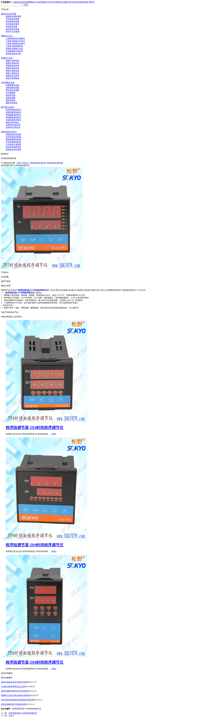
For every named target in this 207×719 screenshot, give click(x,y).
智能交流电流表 (12, 61)
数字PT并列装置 (13, 31)
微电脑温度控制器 (13, 139)
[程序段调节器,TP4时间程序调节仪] (46, 421)
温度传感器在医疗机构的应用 (13, 704)
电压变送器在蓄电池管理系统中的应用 (17, 700)
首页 (19, 163)
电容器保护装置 (12, 21)
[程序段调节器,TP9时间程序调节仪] (46, 539)
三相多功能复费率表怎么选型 (13, 687)
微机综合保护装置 (21, 2)
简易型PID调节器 (13, 125)
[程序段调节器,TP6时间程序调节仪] (46, 656)
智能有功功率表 (12, 76)
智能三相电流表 (12, 71)
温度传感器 (10, 98)
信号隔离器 (10, 93)
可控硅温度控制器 (13, 142)
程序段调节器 (24, 290)
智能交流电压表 (12, 63)
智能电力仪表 (46, 2)
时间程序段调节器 (13, 147)
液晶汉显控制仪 (12, 122)
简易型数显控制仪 (13, 110)
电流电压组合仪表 (13, 54)
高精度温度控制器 (13, 134)
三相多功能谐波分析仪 (15, 43)
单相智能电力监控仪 (14, 51)
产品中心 (25, 163)
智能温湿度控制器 (13, 149)
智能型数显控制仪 (13, 112)
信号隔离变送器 (59, 2)
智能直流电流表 (12, 66)
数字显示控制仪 (72, 2)
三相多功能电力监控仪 (15, 41)
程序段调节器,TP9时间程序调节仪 (34, 545)
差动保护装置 (11, 26)
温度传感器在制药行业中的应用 (14, 691)
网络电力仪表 (35, 2)
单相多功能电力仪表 (14, 49)
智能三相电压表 (12, 73)
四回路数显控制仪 (13, 117)
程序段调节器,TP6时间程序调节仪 (34, 662)
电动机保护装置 (12, 24)
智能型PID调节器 (13, 127)
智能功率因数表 (12, 78)
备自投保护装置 (12, 29)
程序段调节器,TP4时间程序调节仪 (34, 427)
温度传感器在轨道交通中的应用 (14, 682)
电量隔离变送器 (12, 85)
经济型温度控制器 (13, 137)
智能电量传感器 (12, 88)
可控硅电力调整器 (13, 144)
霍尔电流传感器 (12, 90)
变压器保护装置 (12, 19)
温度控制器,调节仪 (87, 2)
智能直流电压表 (12, 68)
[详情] (53, 434)
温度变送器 (10, 95)
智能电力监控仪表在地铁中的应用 (15, 695)
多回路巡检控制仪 (13, 120)
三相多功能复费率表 (14, 46)
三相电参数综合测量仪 (15, 38)
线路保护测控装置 (13, 16)
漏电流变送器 (11, 103)
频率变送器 (10, 100)
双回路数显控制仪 (13, 115)
